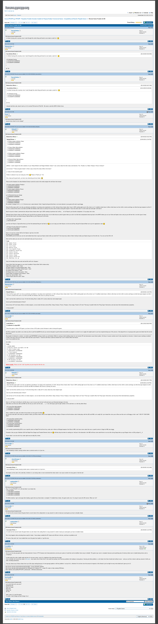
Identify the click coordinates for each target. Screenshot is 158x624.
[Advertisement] (60, 6)
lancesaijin (38, 313)
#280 (152, 456)
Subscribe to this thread (11, 611)
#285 (152, 575)
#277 (152, 313)
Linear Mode (150, 25)
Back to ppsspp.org (9, 11)
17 (19, 22)
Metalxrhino (9, 46)
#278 (152, 370)
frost (6, 114)
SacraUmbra (15, 30)
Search (130, 12)
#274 (152, 111)
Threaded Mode (143, 25)
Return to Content (26, 616)
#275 (152, 126)
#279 (152, 441)
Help (152, 12)
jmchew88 (8, 577)
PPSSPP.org (13, 616)
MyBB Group (20, 619)
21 (28, 22)
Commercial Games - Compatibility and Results (65, 18)
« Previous (12, 22)
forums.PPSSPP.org (10, 18)
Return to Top (19, 616)
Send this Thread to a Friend (12, 610)
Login (15, 15)
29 (32, 22)
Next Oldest (9, 601)
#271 (152, 27)
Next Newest (16, 601)
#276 (152, 282)
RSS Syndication (40, 616)
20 (26, 22)
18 (21, 22)
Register (19, 15)
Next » (35, 22)
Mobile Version (33, 616)
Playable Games (82, 18)
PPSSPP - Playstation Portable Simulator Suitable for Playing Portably (34, 18)
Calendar (146, 12)
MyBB (11, 619)
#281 (152, 478)
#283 (152, 518)
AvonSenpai (38, 456)
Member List (138, 12)
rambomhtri (38, 478)
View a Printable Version (11, 608)
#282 (152, 503)
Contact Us (8, 616)
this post (28, 559)
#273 (152, 74)
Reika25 (37, 126)
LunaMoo (8, 546)
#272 (152, 44)
